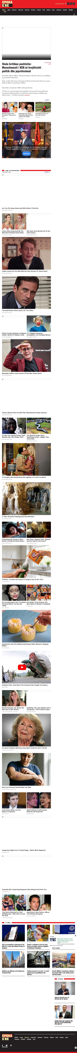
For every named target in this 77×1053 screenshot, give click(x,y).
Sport (53, 10)
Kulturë (48, 10)
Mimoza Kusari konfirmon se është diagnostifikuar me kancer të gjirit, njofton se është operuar (65, 940)
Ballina (3, 10)
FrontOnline (27, 95)
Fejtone (39, 10)
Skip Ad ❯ (45, 155)
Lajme (8, 10)
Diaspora (58, 10)
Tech (5, 11)
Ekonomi (14, 10)
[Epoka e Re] (7, 6)
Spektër (65, 10)
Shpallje (71, 10)
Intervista (20, 10)
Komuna (33, 10)
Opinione (27, 10)
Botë (43, 10)
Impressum (5, 1047)
